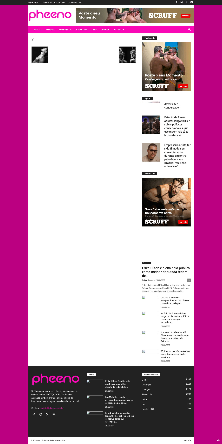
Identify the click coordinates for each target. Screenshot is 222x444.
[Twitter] (187, 2)
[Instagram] (181, 2)
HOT (94, 29)
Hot (143, 404)
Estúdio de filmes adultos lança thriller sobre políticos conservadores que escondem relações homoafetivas (177, 114)
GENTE (50, 29)
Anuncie (47, 2)
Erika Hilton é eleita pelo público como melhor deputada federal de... (166, 272)
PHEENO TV (65, 29)
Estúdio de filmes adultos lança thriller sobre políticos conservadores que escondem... (175, 318)
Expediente (59, 2)
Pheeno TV (147, 394)
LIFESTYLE (82, 29)
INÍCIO (37, 29)
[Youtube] (192, 2)
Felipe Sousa (147, 280)
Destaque (146, 263)
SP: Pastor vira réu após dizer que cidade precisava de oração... (175, 354)
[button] (189, 29)
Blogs (118, 29)
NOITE (105, 29)
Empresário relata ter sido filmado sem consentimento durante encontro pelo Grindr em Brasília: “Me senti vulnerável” (177, 144)
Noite (144, 399)
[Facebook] (176, 2)
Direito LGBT (148, 409)
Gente (145, 380)
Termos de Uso (74, 2)
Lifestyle (146, 389)
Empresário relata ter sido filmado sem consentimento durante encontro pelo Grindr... (175, 336)
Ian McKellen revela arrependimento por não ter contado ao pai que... (175, 300)
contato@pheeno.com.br (51, 408)
